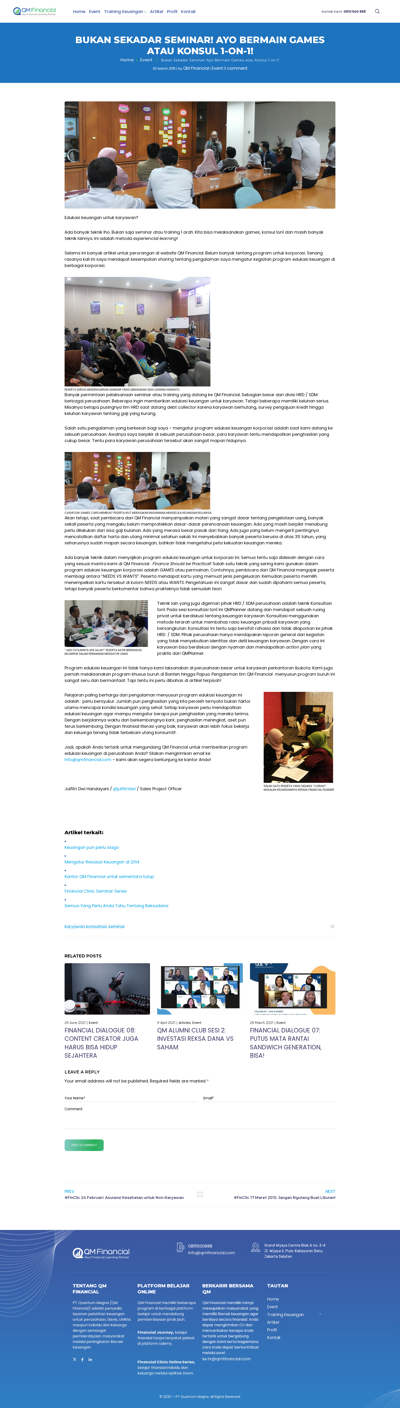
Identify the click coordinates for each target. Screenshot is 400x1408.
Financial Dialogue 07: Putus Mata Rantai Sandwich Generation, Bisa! (286, 1043)
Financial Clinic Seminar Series (96, 891)
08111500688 (200, 1246)
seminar (116, 926)
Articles (185, 1022)
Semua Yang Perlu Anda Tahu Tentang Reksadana (116, 906)
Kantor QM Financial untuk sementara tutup (109, 876)
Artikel (156, 11)
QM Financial (196, 68)
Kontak (188, 11)
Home (79, 11)
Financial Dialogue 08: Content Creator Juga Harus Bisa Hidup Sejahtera (101, 1043)
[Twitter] (74, 1359)
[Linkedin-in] (90, 1359)
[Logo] (34, 11)
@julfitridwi (124, 789)
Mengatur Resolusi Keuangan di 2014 (102, 862)
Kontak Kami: (344, 11)
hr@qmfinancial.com (229, 1359)
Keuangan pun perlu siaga (92, 847)
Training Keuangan (123, 11)
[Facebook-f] (82, 1359)
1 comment (236, 68)
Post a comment (84, 1145)
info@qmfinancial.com (88, 759)
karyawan (75, 926)
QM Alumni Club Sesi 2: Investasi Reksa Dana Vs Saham (195, 1038)
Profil (172, 11)
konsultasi (96, 926)
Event (94, 11)
